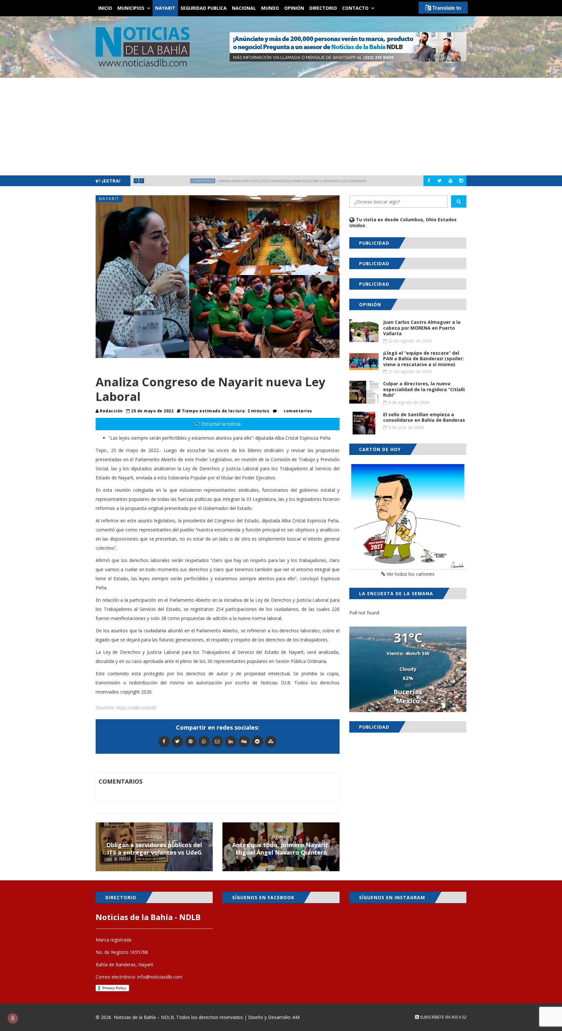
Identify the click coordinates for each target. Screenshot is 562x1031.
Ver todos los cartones (410, 574)
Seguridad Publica (204, 8)
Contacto (355, 8)
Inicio (105, 8)
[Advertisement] (281, 126)
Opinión (294, 8)
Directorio (323, 8)
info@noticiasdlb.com (159, 977)
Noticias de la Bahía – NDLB (144, 1017)
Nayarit (165, 8)
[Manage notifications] (12, 1018)
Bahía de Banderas (177, 181)
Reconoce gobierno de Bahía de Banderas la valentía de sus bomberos (295, 181)
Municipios (130, 8)
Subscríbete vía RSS (438, 1017)
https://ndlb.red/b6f (136, 708)
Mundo (270, 8)
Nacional (244, 8)
